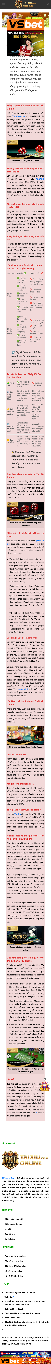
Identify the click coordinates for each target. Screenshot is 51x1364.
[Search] (48, 4)
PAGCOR (40, 179)
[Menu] (3, 4)
